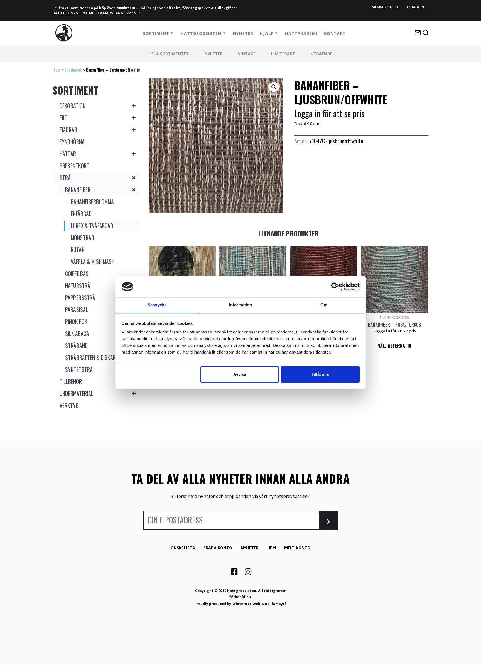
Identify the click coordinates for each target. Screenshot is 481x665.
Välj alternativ (394, 346)
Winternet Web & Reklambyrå (259, 603)
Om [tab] (323, 305)
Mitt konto (297, 547)
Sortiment (156, 33)
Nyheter (243, 33)
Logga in (415, 7)
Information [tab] (240, 305)
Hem (56, 70)
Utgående (321, 53)
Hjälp (267, 33)
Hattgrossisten (201, 33)
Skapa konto (385, 7)
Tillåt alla (320, 374)
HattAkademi (301, 33)
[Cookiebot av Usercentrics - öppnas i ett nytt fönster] (335, 286)
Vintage (247, 53)
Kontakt (335, 33)
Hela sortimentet (169, 53)
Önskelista (183, 547)
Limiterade (283, 53)
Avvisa (239, 374)
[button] (274, 87)
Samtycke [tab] (157, 305)
